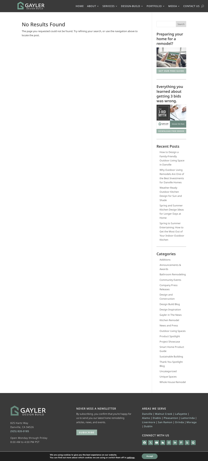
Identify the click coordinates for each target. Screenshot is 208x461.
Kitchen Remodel (169, 320)
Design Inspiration (170, 309)
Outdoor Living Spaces (173, 331)
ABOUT (91, 6)
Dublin (148, 426)
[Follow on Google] (193, 442)
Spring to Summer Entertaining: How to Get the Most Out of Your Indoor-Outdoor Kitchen (172, 232)
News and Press (169, 325)
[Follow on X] (150, 442)
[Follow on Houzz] (162, 442)
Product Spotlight (170, 336)
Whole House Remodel (173, 382)
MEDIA (172, 6)
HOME (80, 6)
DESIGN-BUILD (130, 6)
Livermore (148, 422)
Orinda (179, 422)
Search (181, 24)
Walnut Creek (163, 414)
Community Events (170, 280)
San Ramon (165, 422)
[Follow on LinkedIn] (175, 442)
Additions (165, 259)
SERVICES (108, 6)
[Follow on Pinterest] (181, 442)
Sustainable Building (171, 356)
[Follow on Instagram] (168, 442)
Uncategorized (168, 371)
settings (131, 457)
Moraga (192, 422)
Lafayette (181, 414)
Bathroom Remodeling (173, 274)
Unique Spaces (168, 376)
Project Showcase (170, 341)
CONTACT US (191, 6)
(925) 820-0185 (19, 431)
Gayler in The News (171, 315)
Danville (147, 414)
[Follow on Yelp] (187, 442)
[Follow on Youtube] (156, 442)
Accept (149, 456)
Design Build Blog (170, 304)
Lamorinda (188, 418)
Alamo (146, 418)
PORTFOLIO (154, 6)
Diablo (157, 418)
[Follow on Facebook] (144, 442)
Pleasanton (171, 418)
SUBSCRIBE (87, 432)
